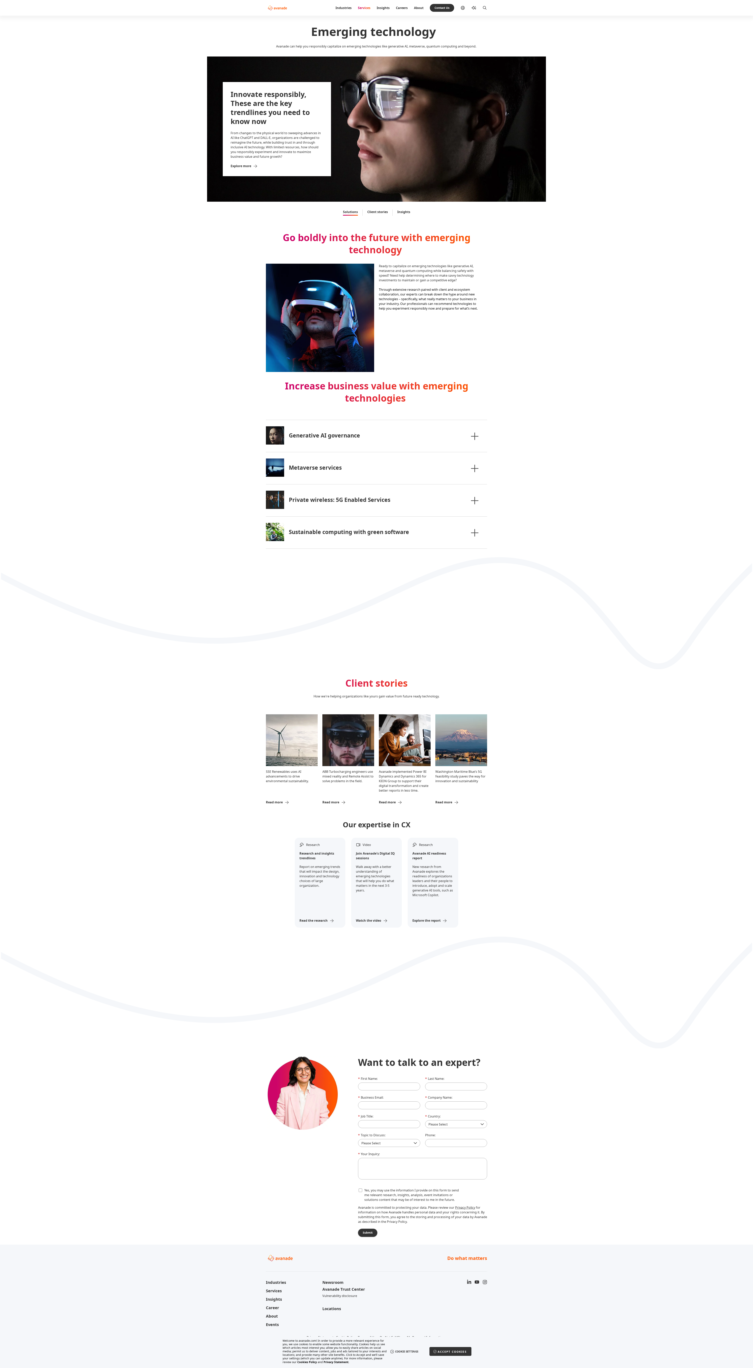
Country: (433, 1116)
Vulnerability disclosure (339, 1296)
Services (364, 8)
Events (272, 1324)
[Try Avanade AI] (473, 7)
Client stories (377, 212)
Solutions (350, 212)
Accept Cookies (452, 1351)
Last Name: (434, 1078)
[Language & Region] (465, 7)
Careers (402, 8)
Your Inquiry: (369, 1154)
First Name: (368, 1078)
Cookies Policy (307, 1362)
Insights (383, 8)
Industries (344, 8)
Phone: (430, 1135)
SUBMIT (368, 1232)
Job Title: (365, 1116)
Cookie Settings (406, 1351)
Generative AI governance (324, 435)
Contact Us (442, 8)
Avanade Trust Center (343, 1289)
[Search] (484, 7)
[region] (377, 1351)
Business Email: (371, 1097)
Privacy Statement (336, 1362)
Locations (331, 1308)
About (419, 8)
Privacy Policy (465, 1207)
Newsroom (333, 1282)
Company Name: (438, 1097)
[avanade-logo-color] (277, 8)
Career (272, 1307)
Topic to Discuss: (372, 1135)
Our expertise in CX (376, 824)
